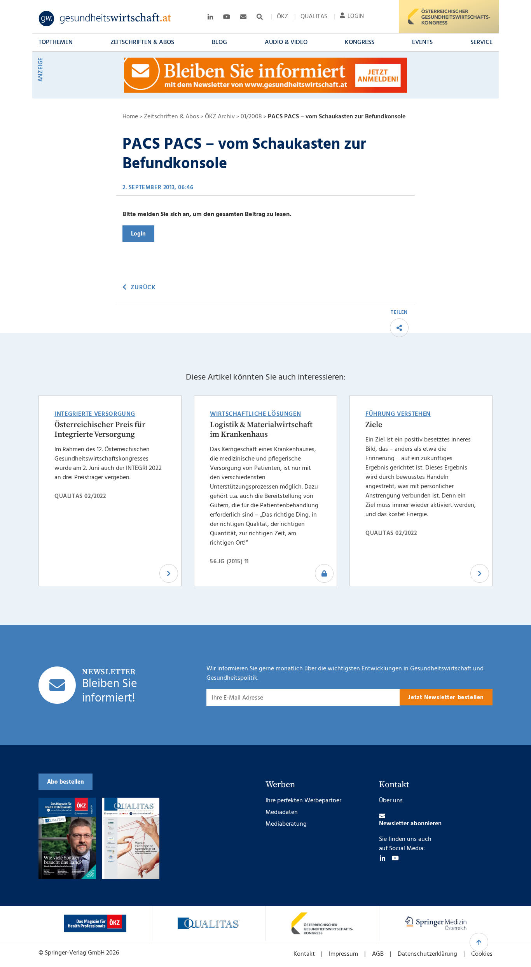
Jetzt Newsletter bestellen (446, 697)
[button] (55, 42)
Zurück (143, 288)
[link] (105, 18)
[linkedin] (382, 858)
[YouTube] (395, 858)
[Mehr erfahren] (95, 923)
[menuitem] (282, 17)
